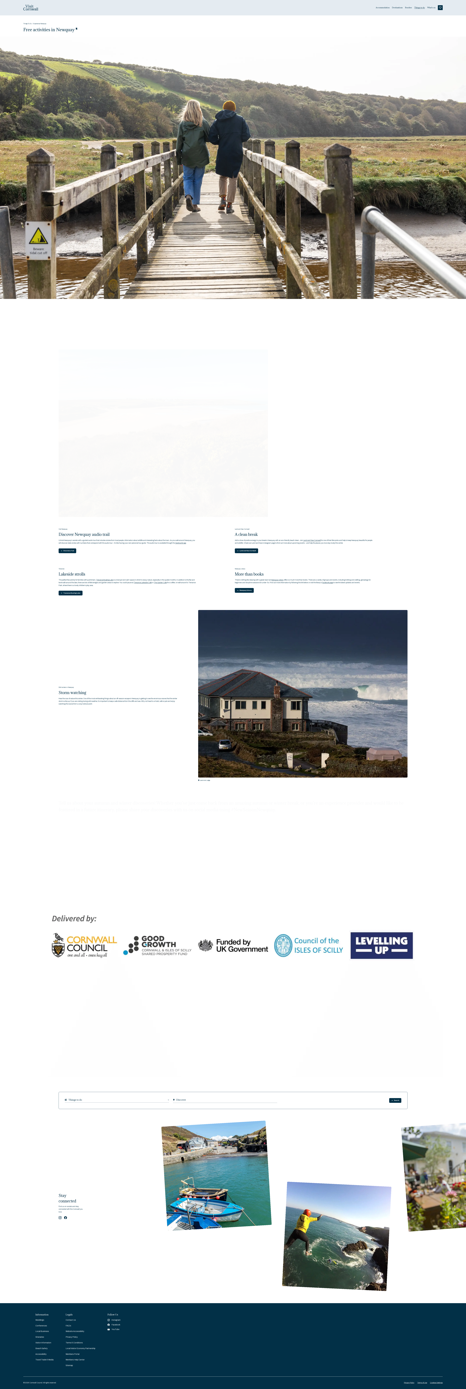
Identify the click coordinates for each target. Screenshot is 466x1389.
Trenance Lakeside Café (143, 583)
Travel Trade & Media (44, 1360)
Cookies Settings (436, 1383)
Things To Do (27, 24)
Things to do (419, 8)
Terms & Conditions (74, 1343)
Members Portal (72, 1354)
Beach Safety (41, 1348)
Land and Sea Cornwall (312, 540)
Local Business (42, 1331)
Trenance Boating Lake (104, 580)
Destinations (397, 8)
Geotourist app (180, 543)
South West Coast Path (297, 428)
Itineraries (39, 1337)
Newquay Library (277, 580)
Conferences (41, 1326)
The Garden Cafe (160, 583)
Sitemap (69, 1365)
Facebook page (327, 583)
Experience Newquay (39, 24)
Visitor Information (43, 1343)
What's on (431, 8)
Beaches (408, 8)
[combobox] (68, 1099)
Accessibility (40, 1354)
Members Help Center (75, 1360)
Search (396, 1100)
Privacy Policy (72, 1337)
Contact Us (71, 1320)
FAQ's (68, 1326)
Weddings (39, 1320)
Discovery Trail (68, 551)
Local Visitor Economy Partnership (80, 1348)
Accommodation (383, 8)
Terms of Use (422, 1383)
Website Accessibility (75, 1331)
